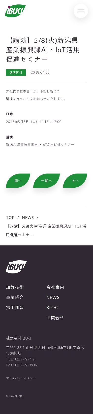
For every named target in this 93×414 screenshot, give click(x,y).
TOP (10, 217)
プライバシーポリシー (21, 378)
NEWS (28, 217)
